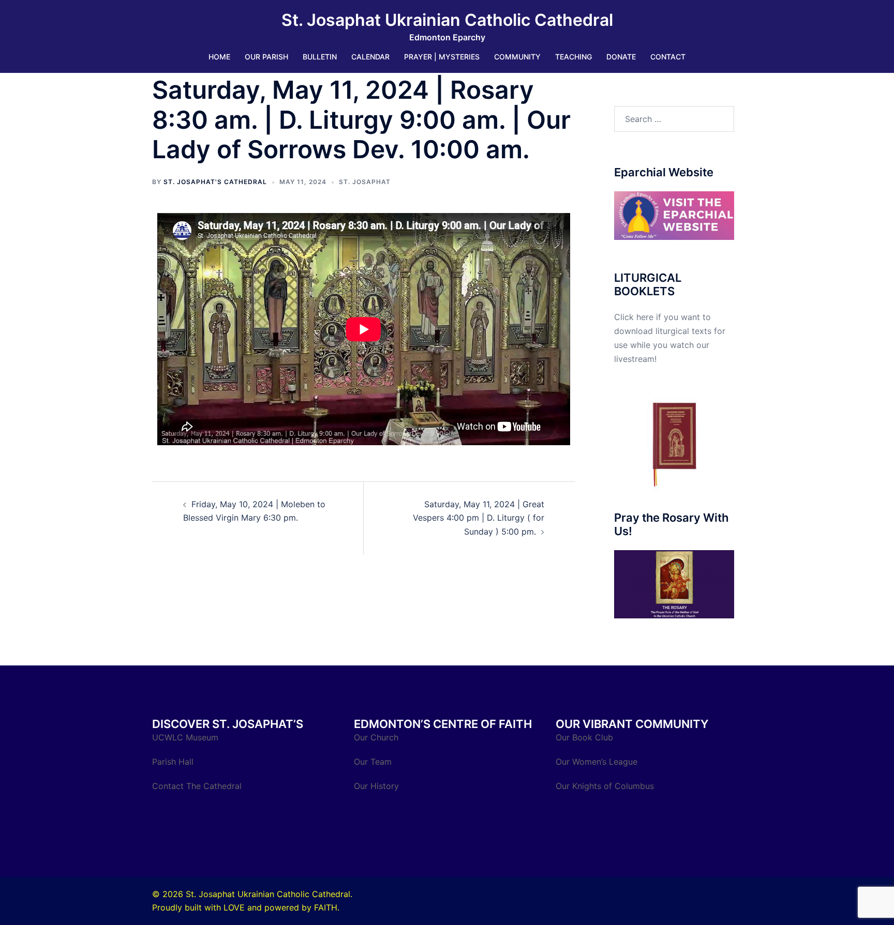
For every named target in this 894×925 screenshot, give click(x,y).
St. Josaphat (365, 182)
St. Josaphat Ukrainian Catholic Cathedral (447, 20)
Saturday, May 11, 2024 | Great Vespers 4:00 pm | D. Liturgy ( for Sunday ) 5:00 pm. (478, 518)
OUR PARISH (266, 56)
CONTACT (668, 56)
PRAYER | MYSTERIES (442, 56)
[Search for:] (674, 119)
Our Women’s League (598, 761)
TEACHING (573, 56)
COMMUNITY (517, 56)
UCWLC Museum (186, 737)
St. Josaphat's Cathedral (215, 182)
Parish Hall (174, 761)
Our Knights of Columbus (606, 786)
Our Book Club (584, 737)
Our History (376, 786)
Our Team (373, 761)
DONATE (621, 56)
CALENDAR (370, 56)
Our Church (376, 737)
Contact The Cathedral (197, 786)
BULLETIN (320, 56)
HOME (219, 56)
